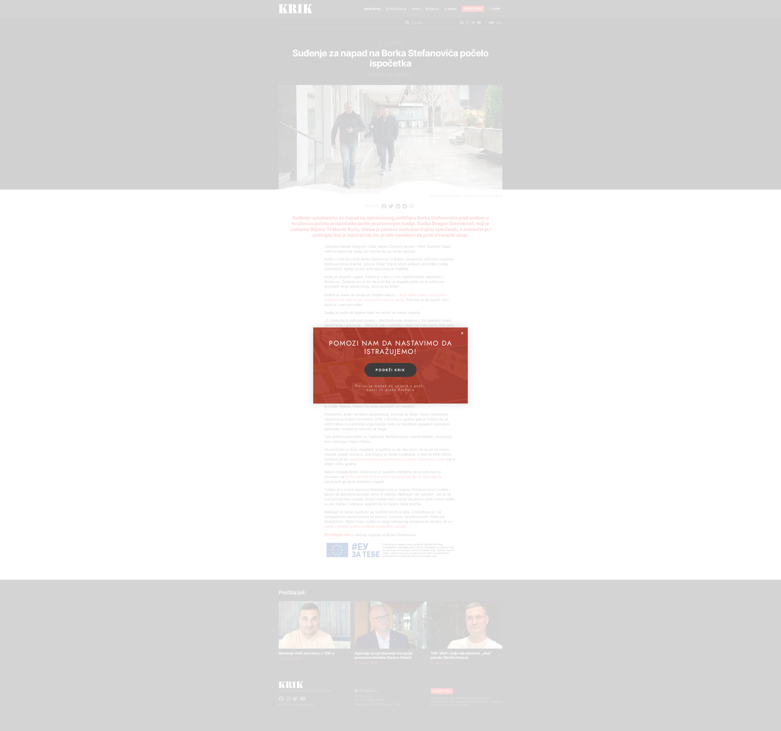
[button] (462, 333)
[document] (390, 365)
